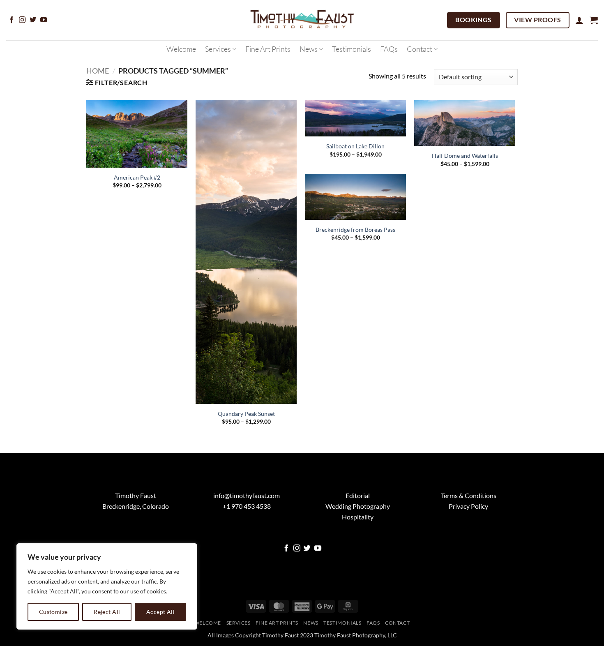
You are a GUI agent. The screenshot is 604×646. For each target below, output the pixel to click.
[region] (106, 586)
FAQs (389, 48)
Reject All (107, 611)
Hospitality (357, 517)
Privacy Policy (468, 506)
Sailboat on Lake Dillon (355, 146)
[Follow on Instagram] (22, 20)
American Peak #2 (137, 177)
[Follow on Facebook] (11, 20)
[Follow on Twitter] (33, 20)
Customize (53, 611)
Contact (419, 48)
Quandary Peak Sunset (246, 413)
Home (97, 70)
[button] (579, 20)
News (309, 48)
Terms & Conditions (468, 495)
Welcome (181, 48)
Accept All (160, 611)
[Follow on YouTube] (43, 20)
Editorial (358, 495)
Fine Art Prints (267, 48)
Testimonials (351, 48)
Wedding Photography (357, 506)
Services (218, 48)
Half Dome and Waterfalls (465, 155)
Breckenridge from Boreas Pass (355, 229)
